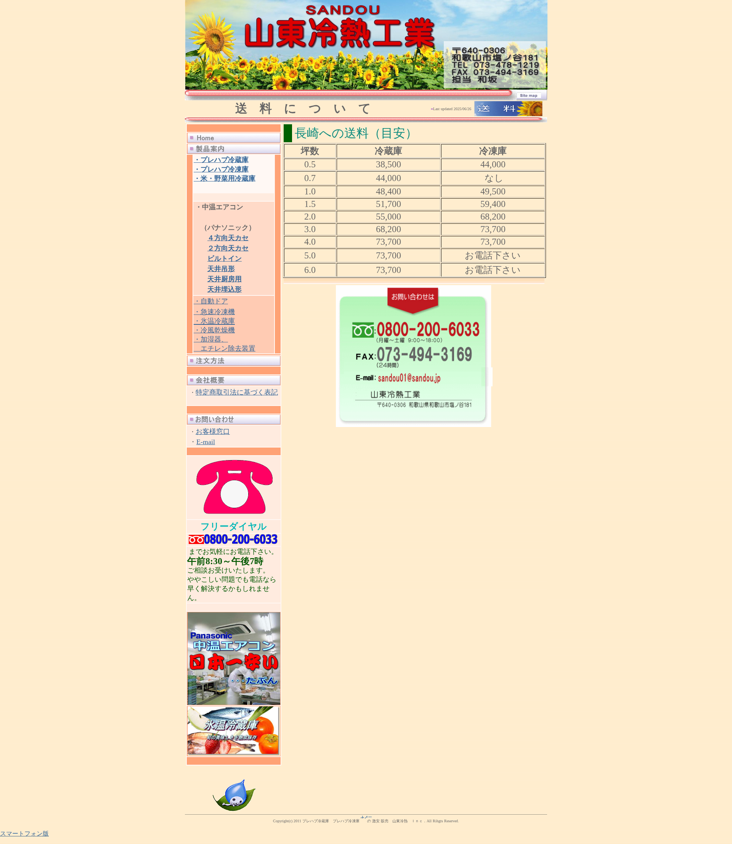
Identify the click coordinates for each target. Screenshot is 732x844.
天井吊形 (221, 269)
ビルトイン (224, 258)
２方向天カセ (228, 248)
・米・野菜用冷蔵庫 (224, 178)
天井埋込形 (224, 289)
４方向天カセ (228, 238)
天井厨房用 (224, 279)
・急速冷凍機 (214, 312)
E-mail (205, 442)
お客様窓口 (213, 431)
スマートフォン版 (24, 833)
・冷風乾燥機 (214, 330)
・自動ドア (211, 301)
